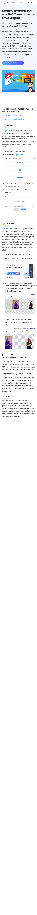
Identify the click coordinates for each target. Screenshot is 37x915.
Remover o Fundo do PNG (14, 119)
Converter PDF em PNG (13, 115)
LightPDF (7, 131)
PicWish (6, 229)
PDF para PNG (18, 155)
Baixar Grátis (13, 63)
